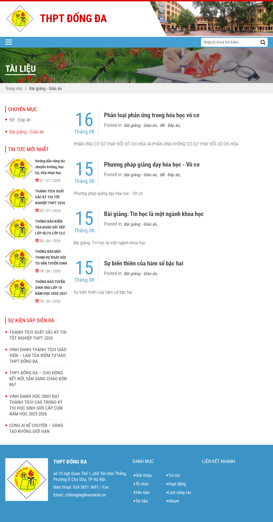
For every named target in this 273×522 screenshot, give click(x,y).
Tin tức (174, 475)
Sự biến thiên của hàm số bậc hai (143, 263)
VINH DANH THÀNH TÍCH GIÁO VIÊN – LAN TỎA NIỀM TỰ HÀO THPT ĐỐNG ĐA (37, 355)
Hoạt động (177, 483)
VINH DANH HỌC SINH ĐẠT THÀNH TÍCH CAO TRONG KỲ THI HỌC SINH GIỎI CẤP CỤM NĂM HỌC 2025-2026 (36, 405)
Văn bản (142, 492)
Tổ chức (142, 483)
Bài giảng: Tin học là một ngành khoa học (154, 214)
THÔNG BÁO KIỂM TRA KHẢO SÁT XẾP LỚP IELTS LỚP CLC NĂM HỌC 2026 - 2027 (50, 233)
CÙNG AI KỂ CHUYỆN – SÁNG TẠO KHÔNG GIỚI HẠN (36, 428)
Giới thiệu (143, 475)
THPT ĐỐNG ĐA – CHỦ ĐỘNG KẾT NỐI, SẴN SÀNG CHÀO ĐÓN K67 (38, 378)
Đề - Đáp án (20, 120)
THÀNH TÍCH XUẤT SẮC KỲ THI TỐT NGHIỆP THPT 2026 (50, 197)
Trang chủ (13, 88)
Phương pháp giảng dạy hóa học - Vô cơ (152, 164)
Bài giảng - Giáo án (45, 88)
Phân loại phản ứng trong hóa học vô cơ (151, 115)
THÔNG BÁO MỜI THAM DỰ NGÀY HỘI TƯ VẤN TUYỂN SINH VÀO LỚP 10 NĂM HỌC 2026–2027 (51, 263)
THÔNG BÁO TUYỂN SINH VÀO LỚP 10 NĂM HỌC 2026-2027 (51, 288)
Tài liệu (141, 501)
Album (173, 501)
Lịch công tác (179, 492)
